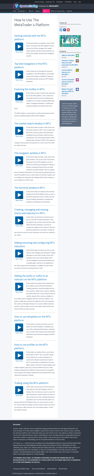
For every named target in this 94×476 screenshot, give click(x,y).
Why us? (31, 11)
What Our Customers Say (58, 11)
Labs (79, 2)
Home (14, 11)
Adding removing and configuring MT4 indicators (34, 244)
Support (37, 11)
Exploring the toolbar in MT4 (29, 89)
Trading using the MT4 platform (31, 383)
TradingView (59, 2)
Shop (75, 2)
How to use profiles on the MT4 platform (31, 346)
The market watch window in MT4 (32, 123)
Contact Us (69, 11)
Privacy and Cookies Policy (21, 469)
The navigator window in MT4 (30, 153)
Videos (45, 11)
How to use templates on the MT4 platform (32, 318)
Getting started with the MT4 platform (30, 37)
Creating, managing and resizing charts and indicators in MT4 (31, 211)
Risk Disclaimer (52, 469)
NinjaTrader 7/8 (50, 2)
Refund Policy (63, 469)
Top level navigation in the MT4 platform (30, 65)
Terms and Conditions (38, 469)
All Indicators (21, 11)
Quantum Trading (39, 2)
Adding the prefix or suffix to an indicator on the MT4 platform (31, 277)
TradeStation (68, 2)
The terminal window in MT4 (29, 188)
